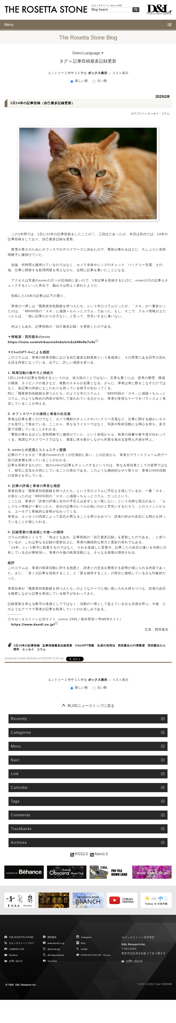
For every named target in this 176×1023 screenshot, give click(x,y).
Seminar (13, 955)
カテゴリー (138, 113)
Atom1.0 (101, 854)
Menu (9, 25)
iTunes (106, 955)
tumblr (84, 949)
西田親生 (52, 937)
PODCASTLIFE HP (91, 955)
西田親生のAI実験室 (131, 645)
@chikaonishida (55, 955)
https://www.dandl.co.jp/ (33, 624)
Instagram (86, 937)
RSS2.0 (81, 854)
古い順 (101, 81)
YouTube (52, 961)
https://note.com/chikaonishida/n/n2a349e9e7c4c (51, 342)
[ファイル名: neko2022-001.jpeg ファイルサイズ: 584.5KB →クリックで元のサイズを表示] (88, 173)
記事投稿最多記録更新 (57, 645)
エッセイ (28, 649)
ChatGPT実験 (84, 645)
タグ (63, 61)
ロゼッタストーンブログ (21, 943)
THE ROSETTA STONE (21, 937)
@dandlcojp (53, 949)
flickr (83, 943)
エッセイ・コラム (159, 113)
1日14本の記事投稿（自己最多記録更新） (42, 103)
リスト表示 (120, 73)
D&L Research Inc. (133, 944)
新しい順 (81, 81)
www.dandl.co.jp (55, 943)
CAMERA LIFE (16, 949)
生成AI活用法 (106, 645)
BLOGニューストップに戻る (91, 706)
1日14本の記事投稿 (27, 645)
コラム (41, 649)
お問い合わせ (16, 961)
